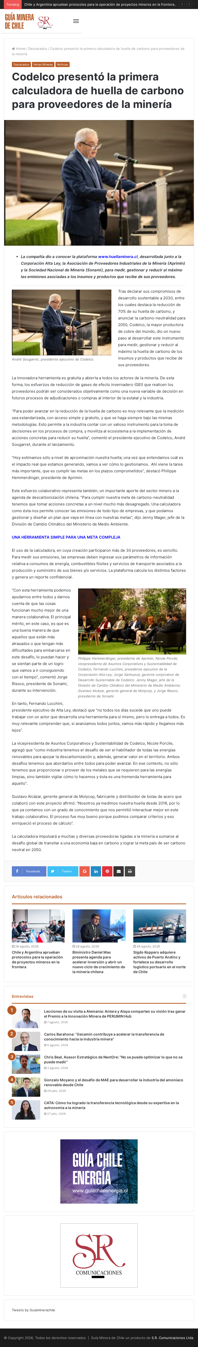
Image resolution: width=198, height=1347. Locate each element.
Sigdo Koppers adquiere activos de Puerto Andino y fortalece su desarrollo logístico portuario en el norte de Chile (159, 962)
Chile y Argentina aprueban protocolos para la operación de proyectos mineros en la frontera (99, 4)
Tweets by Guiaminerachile (33, 1310)
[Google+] (84, 871)
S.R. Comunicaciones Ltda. (173, 1338)
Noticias (62, 64)
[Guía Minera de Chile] (28, 21)
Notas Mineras (43, 64)
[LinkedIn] (96, 871)
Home (20, 49)
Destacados (37, 49)
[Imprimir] (130, 871)
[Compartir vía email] (118, 871)
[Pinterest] (107, 871)
